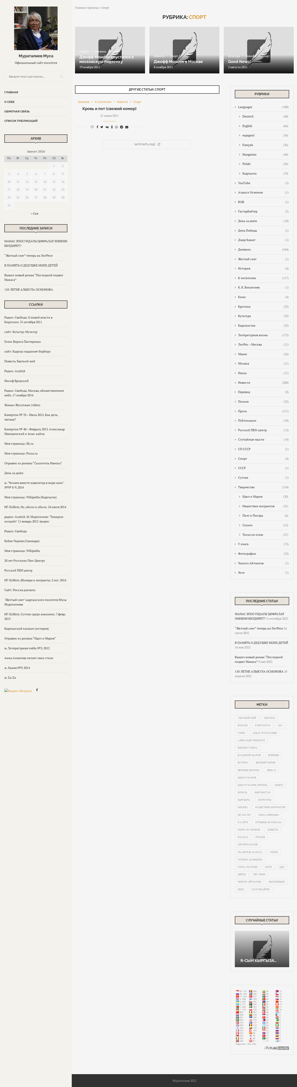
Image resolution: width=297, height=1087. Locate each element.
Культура (263, 316)
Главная (11, 92)
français (265, 145)
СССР (263, 468)
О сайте (243, 822)
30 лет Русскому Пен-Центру (24, 560)
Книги (279, 785)
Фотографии (263, 553)
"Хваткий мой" (247, 717)
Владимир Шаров (249, 755)
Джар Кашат (263, 240)
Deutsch (265, 116)
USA (280, 725)
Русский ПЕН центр (18, 570)
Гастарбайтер (263, 211)
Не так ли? (244, 814)
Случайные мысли (263, 439)
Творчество (263, 487)
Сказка (265, 525)
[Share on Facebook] (97, 127)
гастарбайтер (261, 889)
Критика (263, 306)
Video (241, 732)
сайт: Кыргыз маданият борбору (27, 351)
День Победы (263, 230)
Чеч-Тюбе (259, 874)
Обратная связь (17, 111)
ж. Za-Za (10, 677)
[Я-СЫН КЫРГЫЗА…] (262, 949)
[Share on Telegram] (121, 127)
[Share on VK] (107, 127)
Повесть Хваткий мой (19, 361)
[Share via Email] (126, 127)
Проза (263, 411)
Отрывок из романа (268, 822)
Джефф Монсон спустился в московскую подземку (106, 59)
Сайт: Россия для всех (19, 590)
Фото (268, 866)
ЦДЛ (281, 866)
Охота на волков (249, 829)
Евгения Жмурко (248, 770)
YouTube (263, 183)
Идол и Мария (265, 496)
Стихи (274, 852)
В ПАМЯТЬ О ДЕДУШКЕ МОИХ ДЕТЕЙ (31, 265)
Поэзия (263, 401)
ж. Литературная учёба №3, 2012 (27, 648)
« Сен (34, 213)
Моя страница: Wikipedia (22, 551)
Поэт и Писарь (265, 515)
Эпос (241, 889)
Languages (263, 107)
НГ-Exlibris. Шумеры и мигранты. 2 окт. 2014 (35, 580)
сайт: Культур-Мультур (20, 332)
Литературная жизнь (263, 335)
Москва (243, 807)
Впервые (273, 755)
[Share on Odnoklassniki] (112, 127)
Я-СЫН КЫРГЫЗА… (258, 960)
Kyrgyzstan (262, 725)
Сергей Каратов (248, 844)
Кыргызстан (263, 325)
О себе (9, 101)
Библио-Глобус (248, 747)
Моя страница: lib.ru (18, 443)
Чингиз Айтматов (263, 563)
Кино (263, 297)
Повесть (272, 829)
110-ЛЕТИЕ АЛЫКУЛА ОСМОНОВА (28, 289)
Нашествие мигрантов (265, 506)
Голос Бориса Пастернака (22, 341)
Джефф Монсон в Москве (178, 61)
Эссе (263, 572)
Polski (265, 164)
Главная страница (87, 8)
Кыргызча (265, 173)
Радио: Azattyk (14, 371)
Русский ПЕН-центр (263, 430)
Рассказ (243, 837)
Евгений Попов (265, 762)
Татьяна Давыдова (250, 859)
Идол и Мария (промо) (252, 785)
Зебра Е (271, 770)
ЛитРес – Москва (263, 344)
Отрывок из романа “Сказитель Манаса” (33, 463)
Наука (263, 373)
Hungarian (265, 154)
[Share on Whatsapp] (116, 127)
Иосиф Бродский (16, 381)
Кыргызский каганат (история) (26, 628)
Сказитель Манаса (250, 852)
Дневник (263, 249)
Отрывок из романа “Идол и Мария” (30, 638)
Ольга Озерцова (268, 814)
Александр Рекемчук (251, 740)
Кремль (242, 792)
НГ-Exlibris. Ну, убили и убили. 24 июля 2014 (35, 507)
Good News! (239, 61)
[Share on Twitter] (101, 127)
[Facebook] (37, 690)
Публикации (263, 420)
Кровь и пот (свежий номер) (109, 108)
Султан (263, 477)
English (265, 126)
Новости (263, 382)
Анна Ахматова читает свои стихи (28, 658)
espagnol (265, 135)
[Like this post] (92, 127)
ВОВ (263, 202)
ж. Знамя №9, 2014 (17, 668)
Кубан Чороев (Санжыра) (22, 541)
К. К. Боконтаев (263, 287)
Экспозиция (277, 881)
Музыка (263, 363)
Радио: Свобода (15, 531)
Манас (263, 354)
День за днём (13, 473)
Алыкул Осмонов (263, 192)
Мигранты (264, 799)
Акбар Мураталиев (264, 732)
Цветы (242, 874)
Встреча (243, 762)
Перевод (263, 392)
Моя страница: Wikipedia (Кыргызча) (30, 497)
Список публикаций (21, 120)
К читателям (263, 278)
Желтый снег (263, 259)
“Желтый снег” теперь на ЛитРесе (28, 255)
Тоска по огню (265, 534)
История (263, 268)
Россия (260, 837)
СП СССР (263, 449)
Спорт (263, 458)
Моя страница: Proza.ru (21, 453)
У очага (263, 544)
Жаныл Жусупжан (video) (22, 405)
